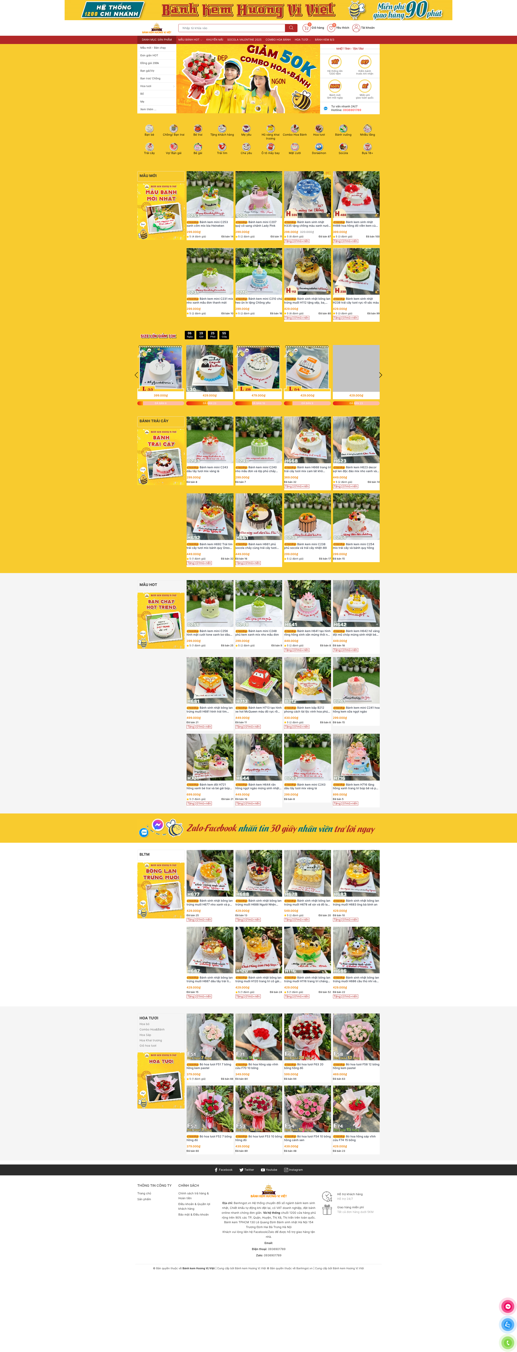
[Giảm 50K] (248, 78)
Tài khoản (367, 27)
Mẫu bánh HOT (189, 39)
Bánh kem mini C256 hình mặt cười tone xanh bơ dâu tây (208, 633)
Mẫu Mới (148, 176)
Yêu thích (341, 27)
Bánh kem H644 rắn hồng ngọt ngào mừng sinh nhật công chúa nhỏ (257, 786)
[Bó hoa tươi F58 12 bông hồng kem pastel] (356, 1036)
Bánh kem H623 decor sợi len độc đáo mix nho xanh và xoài (355, 469)
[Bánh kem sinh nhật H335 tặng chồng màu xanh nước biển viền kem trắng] (307, 194)
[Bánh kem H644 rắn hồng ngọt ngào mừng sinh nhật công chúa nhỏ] (258, 757)
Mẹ (142, 101)
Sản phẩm (144, 1199)
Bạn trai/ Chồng (150, 78)
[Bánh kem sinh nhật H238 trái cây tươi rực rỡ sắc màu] (356, 271)
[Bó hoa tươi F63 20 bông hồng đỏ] (307, 1036)
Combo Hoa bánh (278, 39)
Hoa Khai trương (151, 1040)
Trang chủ (144, 1193)
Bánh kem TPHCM (236, 1222)
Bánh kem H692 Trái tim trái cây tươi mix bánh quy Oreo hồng (210, 546)
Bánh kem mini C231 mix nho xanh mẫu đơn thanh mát (210, 300)
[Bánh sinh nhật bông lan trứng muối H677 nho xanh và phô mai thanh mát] (210, 873)
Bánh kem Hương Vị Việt (250, 1268)
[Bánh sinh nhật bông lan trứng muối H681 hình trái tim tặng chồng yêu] (210, 680)
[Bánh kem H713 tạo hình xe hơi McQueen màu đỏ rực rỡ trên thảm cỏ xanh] (258, 680)
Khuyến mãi (214, 39)
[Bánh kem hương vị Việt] (258, 10)
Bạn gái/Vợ (147, 70)
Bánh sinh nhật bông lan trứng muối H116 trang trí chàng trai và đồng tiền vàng (307, 979)
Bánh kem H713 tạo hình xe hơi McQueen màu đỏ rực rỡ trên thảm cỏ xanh (258, 709)
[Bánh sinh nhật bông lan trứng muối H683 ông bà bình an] (356, 873)
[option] (248, 78)
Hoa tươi (145, 86)
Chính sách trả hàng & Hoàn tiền (193, 1196)
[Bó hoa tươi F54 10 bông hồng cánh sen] (307, 1109)
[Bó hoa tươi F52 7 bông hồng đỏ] (210, 1109)
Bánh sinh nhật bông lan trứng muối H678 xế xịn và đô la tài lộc (307, 902)
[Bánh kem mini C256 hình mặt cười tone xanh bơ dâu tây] (210, 603)
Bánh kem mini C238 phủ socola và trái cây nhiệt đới (305, 546)
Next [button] (381, 375)
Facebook (225, 1170)
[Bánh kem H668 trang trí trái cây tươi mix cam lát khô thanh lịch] (307, 439)
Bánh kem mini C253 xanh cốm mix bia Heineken (207, 223)
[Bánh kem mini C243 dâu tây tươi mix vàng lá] (210, 439)
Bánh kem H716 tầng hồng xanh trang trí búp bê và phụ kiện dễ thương (356, 786)
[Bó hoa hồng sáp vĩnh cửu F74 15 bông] (356, 1109)
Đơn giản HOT (149, 55)
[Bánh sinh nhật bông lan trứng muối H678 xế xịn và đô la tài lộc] (307, 873)
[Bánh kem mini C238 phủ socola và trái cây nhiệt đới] (307, 516)
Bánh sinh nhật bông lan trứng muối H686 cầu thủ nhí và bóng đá (356, 979)
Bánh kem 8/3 (324, 39)
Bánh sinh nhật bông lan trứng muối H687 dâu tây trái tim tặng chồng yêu (210, 979)
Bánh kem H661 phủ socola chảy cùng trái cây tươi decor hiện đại (256, 546)
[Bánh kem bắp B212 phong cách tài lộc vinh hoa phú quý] (307, 680)
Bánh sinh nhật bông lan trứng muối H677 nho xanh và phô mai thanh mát (210, 902)
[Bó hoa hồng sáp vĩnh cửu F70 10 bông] (258, 1036)
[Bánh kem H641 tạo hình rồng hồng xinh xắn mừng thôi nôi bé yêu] (307, 603)
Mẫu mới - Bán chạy (153, 47)
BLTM (145, 854)
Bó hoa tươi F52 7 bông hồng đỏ (209, 1138)
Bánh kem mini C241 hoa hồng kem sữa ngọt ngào (356, 709)
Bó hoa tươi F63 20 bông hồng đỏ (304, 1066)
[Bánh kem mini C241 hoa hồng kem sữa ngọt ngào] (356, 680)
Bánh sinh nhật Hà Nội (292, 1222)
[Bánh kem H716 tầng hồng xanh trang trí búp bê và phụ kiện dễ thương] (356, 757)
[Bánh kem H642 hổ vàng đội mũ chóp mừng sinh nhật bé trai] (356, 603)
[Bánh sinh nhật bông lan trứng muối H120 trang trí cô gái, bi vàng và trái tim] (258, 950)
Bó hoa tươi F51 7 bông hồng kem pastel (209, 1066)
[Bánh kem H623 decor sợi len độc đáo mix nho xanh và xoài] (356, 439)
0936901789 (352, 110)
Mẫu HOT (148, 585)
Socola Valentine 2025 (244, 39)
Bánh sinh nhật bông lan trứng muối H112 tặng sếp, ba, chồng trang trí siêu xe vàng (307, 300)
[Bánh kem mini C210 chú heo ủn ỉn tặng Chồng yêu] (258, 271)
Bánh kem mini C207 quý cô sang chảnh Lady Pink (256, 223)
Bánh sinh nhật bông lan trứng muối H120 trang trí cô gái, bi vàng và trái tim (258, 979)
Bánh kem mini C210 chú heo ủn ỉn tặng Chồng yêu (258, 300)
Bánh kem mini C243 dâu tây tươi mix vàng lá (207, 469)
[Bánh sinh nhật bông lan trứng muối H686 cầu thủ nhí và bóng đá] (356, 950)
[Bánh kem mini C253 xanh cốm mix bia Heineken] (210, 194)
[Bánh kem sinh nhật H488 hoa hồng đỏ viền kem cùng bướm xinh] (356, 194)
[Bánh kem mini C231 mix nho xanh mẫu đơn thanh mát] (210, 271)
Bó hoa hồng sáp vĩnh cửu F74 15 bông (354, 1138)
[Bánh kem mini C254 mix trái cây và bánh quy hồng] (356, 516)
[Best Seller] (161, 620)
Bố (142, 93)
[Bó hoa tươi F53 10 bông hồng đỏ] (258, 1109)
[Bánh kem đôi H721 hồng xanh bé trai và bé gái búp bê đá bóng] (210, 757)
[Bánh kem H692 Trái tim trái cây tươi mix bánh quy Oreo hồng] (210, 516)
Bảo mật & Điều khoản (193, 1214)
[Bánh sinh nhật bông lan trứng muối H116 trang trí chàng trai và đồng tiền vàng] (307, 950)
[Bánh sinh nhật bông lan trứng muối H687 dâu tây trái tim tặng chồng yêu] (210, 950)
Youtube (271, 1170)
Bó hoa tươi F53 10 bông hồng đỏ (258, 1138)
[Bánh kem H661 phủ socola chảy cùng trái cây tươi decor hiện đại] (258, 516)
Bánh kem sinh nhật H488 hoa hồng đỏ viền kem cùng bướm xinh (356, 224)
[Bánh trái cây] (161, 457)
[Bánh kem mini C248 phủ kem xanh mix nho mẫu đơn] (258, 603)
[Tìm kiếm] (291, 28)
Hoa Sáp (145, 1035)
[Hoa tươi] (161, 1080)
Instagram (295, 1170)
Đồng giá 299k (149, 63)
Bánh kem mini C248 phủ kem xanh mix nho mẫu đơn (257, 632)
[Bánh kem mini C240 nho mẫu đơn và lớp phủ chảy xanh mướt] (258, 439)
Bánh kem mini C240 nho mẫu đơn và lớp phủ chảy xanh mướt (256, 469)
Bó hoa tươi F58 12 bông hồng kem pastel (356, 1066)
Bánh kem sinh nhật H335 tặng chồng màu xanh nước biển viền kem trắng (307, 224)
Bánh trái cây (154, 421)
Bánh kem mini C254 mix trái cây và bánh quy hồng (353, 546)
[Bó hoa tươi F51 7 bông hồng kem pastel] (210, 1036)
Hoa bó (144, 1024)
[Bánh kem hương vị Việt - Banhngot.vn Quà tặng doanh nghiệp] (156, 27)
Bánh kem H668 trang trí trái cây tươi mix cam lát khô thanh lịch (307, 469)
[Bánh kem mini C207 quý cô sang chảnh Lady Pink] (258, 194)
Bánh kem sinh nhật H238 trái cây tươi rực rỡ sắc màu (356, 300)
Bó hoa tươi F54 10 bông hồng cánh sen (307, 1138)
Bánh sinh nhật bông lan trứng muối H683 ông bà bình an (356, 902)
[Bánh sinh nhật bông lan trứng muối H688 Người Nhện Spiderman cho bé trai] (258, 873)
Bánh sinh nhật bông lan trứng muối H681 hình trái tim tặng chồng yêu (210, 709)
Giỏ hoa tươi (148, 1045)
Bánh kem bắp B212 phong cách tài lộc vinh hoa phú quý (306, 709)
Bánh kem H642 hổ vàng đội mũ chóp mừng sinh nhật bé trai (356, 633)
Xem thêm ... (148, 109)
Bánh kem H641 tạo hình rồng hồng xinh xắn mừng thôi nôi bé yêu (307, 633)
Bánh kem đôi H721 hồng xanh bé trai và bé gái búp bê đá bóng (208, 786)
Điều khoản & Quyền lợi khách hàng (194, 1206)
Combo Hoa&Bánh (152, 1029)
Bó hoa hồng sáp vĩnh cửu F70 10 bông (256, 1066)
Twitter (249, 1170)
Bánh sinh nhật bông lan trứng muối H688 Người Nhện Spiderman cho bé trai (258, 902)
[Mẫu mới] (161, 211)
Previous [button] (136, 375)
